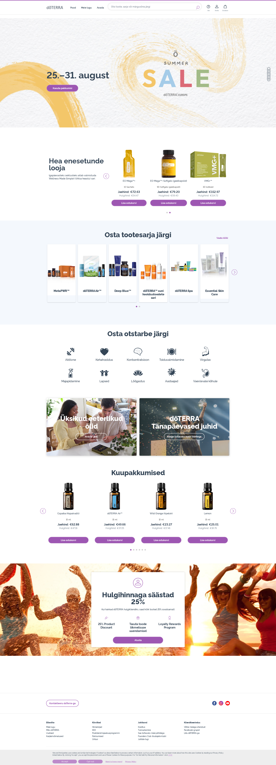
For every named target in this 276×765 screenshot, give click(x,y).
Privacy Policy (130, 762)
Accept (64, 761)
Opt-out (90, 761)
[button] (269, 68)
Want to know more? (113, 762)
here (170, 755)
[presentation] (231, 176)
